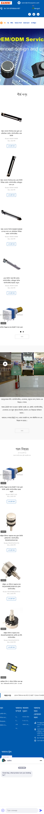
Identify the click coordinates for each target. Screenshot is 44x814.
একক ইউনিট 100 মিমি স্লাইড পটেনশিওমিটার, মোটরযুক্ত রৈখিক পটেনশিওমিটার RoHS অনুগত (11, 280)
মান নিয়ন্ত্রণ (33, 23)
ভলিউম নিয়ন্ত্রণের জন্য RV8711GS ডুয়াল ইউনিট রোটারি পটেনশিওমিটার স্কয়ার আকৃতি (11, 489)
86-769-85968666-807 (12, 8)
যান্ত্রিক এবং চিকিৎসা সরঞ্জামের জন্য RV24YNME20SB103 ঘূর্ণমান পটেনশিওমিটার (11, 586)
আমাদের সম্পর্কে (18, 23)
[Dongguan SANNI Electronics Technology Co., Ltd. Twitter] (34, 14)
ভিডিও (11, 23)
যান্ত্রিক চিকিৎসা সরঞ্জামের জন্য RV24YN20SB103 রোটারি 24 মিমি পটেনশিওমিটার (11, 635)
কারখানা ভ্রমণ (26, 23)
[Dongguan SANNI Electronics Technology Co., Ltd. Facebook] (30, 14)
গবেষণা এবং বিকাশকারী (28, 724)
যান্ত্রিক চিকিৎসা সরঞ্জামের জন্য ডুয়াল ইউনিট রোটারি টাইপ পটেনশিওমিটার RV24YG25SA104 (11, 538)
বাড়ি (5, 23)
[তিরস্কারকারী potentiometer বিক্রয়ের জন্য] (22, 57)
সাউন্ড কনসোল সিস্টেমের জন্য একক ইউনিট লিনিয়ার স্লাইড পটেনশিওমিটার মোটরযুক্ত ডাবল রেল (11, 182)
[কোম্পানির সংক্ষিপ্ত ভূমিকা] (5, 363)
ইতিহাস (17, 721)
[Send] (41, 810)
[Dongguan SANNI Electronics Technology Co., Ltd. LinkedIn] (38, 14)
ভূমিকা (17, 717)
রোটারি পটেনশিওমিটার (5, 714)
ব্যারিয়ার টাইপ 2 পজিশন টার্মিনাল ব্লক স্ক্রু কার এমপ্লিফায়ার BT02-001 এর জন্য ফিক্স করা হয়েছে (11, 683)
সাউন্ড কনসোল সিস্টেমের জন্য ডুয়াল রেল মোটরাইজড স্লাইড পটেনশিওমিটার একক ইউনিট (11, 133)
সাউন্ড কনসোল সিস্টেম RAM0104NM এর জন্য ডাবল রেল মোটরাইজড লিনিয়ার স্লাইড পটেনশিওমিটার (11, 231)
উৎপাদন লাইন (26, 717)
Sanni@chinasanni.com (30, 3)
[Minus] (40, 760)
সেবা (17, 724)
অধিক (22, 337)
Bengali (37, 8)
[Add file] (3, 810)
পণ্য (8, 23)
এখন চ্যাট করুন (11, 146)
